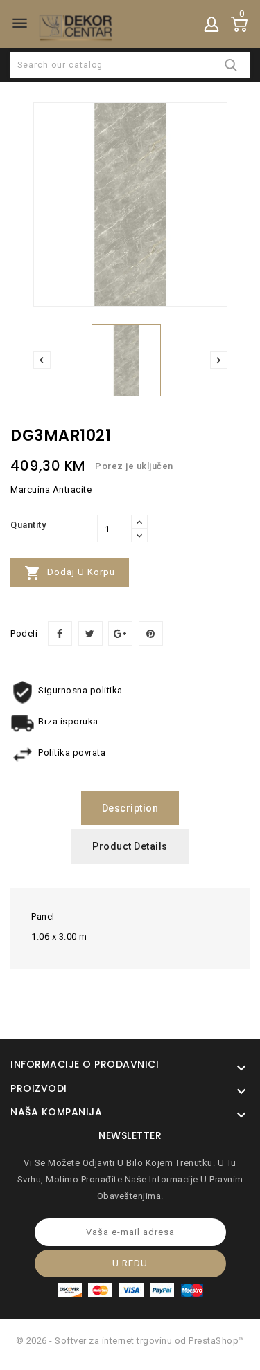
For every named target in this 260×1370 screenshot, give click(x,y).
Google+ (120, 633)
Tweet (90, 633)
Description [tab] (130, 808)
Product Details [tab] (130, 846)
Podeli (60, 633)
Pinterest (151, 633)
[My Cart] (239, 24)
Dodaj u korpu (69, 573)
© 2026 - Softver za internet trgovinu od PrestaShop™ (130, 1340)
